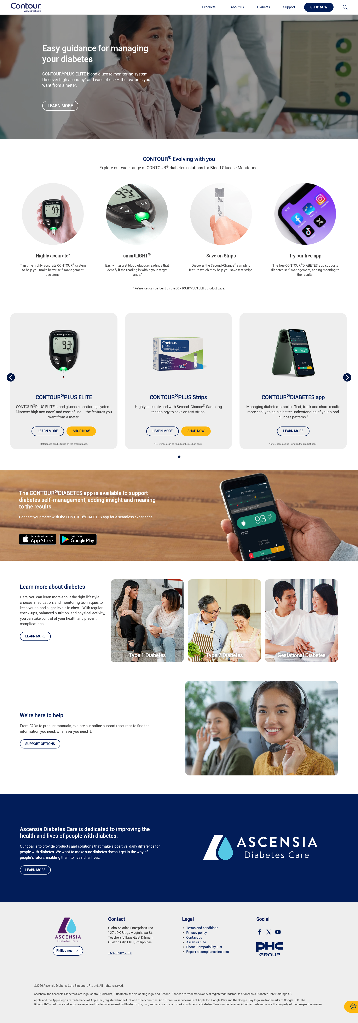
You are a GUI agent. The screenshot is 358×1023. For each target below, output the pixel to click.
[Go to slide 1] (179, 456)
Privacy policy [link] (196, 933)
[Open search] (345, 7)
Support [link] (289, 7)
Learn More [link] (293, 431)
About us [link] (237, 7)
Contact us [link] (194, 937)
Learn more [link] (60, 105)
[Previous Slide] (11, 377)
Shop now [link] (318, 7)
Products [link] (208, 7)
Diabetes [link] (263, 7)
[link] (23, 7)
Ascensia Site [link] (196, 942)
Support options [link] (40, 744)
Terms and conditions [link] (202, 928)
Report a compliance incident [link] (207, 952)
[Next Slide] (347, 377)
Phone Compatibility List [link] (204, 947)
